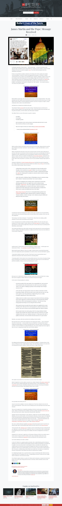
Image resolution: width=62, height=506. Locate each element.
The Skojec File (33, 474)
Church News (15, 466)
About (11, 18)
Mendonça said (24, 427)
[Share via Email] (17, 463)
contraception (19, 421)
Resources (41, 18)
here (39, 163)
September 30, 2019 (33, 129)
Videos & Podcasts (19, 18)
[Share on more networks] (19, 463)
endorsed (46, 79)
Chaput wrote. (24, 184)
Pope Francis (22, 467)
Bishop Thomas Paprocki (21, 191)
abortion (24, 421)
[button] (51, 18)
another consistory (44, 382)
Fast (31, 18)
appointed (25, 437)
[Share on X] (12, 463)
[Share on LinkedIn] (16, 463)
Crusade (26, 18)
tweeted (21, 107)
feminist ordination (35, 421)
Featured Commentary (23, 466)
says (30, 70)
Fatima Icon (36, 18)
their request (36, 223)
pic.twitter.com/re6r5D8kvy (39, 126)
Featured (18, 466)
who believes (29, 423)
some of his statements (38, 155)
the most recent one (45, 410)
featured (14, 467)
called (30, 170)
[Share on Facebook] (14, 463)
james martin (18, 467)
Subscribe (36, 12)
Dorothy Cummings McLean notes (28, 162)
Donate (47, 18)
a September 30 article (26, 247)
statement (18, 193)
